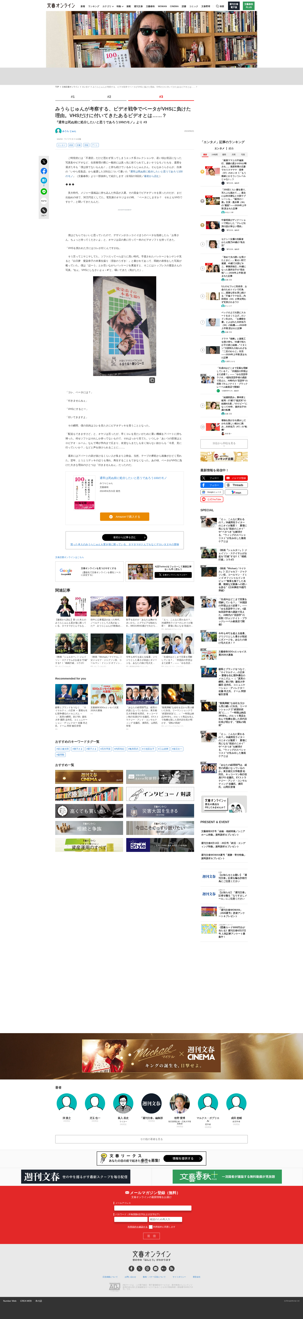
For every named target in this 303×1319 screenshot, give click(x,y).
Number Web (9, 1301)
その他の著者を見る (151, 1139)
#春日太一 (177, 749)
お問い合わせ (130, 1277)
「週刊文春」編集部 (232, 183)
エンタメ (86, 87)
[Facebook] (131, 1268)
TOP (57, 87)
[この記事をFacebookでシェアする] (44, 171)
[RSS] (172, 1268)
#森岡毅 (60, 754)
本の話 (38, 1301)
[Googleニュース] (155, 1268)
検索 (222, 6)
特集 (119, 6)
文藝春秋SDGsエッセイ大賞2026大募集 (105, 710)
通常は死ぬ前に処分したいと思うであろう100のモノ (133, 478)
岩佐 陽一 (228, 433)
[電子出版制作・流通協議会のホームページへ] (114, 1287)
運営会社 (196, 1277)
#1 (73, 97)
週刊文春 (138, 6)
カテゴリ (106, 6)
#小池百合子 (148, 749)
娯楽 (71, 145)
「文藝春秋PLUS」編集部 (229, 391)
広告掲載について (110, 1277)
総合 (231, 148)
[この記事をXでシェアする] (44, 162)
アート (95, 145)
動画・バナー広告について (154, 1277)
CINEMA (174, 6)
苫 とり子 (228, 306)
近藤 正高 (228, 280)
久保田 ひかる (230, 361)
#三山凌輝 (163, 749)
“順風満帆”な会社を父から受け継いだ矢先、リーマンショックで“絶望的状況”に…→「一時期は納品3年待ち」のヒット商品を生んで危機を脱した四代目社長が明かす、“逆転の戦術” (177, 716)
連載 (128, 6)
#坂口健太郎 (62, 749)
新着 (83, 6)
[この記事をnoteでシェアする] (43, 201)
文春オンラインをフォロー (175, 575)
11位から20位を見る (224, 443)
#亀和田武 (133, 749)
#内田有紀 (119, 749)
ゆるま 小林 (229, 212)
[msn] (163, 1268)
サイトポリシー (179, 1277)
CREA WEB (26, 1301)
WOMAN (162, 6)
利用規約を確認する (138, 1227)
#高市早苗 (105, 749)
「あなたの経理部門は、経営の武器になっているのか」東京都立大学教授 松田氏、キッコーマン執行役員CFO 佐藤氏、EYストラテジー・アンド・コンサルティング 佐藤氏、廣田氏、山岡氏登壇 (142, 718)
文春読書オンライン (70, 87)
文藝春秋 (150, 6)
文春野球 (205, 6)
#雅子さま (78, 749)
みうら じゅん (69, 131)
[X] (139, 1268)
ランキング (93, 6)
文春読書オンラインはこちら (69, 557)
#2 (109, 97)
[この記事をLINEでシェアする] (44, 192)
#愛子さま (91, 749)
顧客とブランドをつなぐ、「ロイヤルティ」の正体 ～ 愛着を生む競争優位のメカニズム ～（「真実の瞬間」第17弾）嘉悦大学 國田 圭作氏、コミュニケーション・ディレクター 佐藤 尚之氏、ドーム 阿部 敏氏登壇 (71, 718)
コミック (193, 6)
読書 (184, 6)
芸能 (86, 145)
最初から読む (151, 176)
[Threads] (147, 1268)
